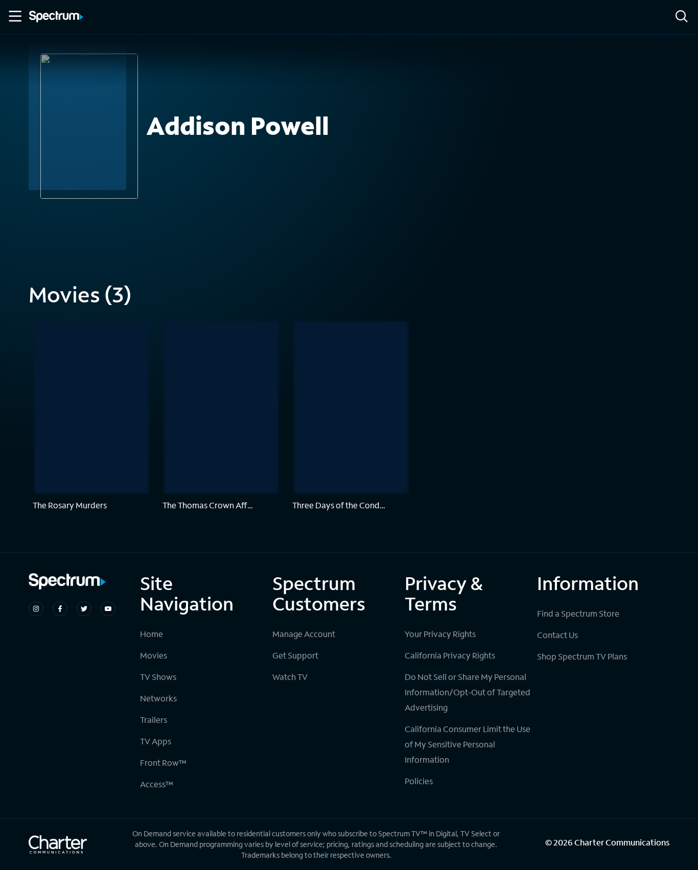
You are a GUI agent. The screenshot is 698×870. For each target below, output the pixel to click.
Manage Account (303, 633)
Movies (153, 655)
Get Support (295, 655)
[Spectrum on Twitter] (84, 608)
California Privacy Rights (450, 655)
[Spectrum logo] (56, 17)
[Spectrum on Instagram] (36, 608)
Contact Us (557, 634)
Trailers (153, 719)
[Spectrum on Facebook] (60, 608)
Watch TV (290, 676)
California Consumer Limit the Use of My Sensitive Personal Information (467, 744)
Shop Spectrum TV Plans (582, 656)
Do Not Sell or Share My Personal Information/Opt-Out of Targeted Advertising (467, 692)
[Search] (681, 17)
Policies (419, 780)
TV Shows (158, 676)
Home (151, 633)
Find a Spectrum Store (578, 613)
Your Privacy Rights (440, 633)
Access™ (156, 784)
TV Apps (155, 741)
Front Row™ (163, 762)
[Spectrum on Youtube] (108, 608)
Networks (158, 698)
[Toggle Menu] (14, 16)
